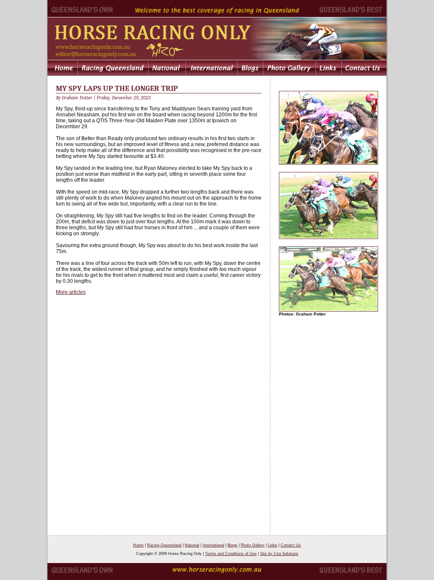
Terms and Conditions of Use (231, 554)
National (192, 545)
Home (138, 545)
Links (272, 545)
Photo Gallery (252, 545)
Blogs (232, 545)
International (213, 545)
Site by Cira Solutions (279, 554)
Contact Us (291, 545)
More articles (71, 292)
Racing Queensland (164, 545)
